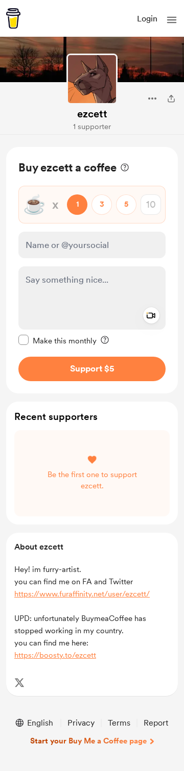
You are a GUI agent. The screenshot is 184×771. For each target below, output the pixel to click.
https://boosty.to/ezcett (55, 655)
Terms (119, 723)
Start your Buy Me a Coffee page (88, 740)
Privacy (81, 723)
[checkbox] (57, 340)
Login (147, 18)
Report (156, 723)
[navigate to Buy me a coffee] (13, 18)
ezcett (92, 114)
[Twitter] (19, 683)
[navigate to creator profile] (92, 79)
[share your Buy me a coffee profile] (171, 98)
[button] (172, 20)
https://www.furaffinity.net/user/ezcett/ (82, 594)
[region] (92, 270)
